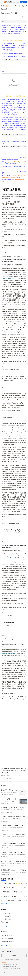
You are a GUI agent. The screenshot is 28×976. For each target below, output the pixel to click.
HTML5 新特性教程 (6, 919)
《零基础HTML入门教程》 (7, 935)
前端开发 (20, 775)
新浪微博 (9, 951)
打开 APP (23, 2)
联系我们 (14, 955)
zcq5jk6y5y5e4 (4, 812)
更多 (2, 926)
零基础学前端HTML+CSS (7, 922)
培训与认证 (16, 959)
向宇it (2, 803)
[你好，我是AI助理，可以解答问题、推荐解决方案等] (19, 5)
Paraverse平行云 (4, 794)
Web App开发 (10, 778)
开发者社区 (6, 959)
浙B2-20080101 (16, 968)
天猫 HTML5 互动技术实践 (7, 938)
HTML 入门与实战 (5, 913)
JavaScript (14, 775)
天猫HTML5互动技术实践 (7, 941)
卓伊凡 (2, 865)
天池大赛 (11, 959)
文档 (2, 959)
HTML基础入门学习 (6, 916)
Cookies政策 (14, 964)
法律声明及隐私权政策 (6, 964)
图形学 (8, 775)
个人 (25, 9)
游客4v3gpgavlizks (5, 874)
